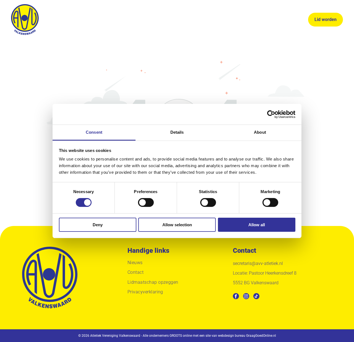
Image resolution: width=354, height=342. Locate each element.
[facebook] (236, 297)
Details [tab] (177, 132)
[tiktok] (256, 297)
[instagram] (246, 297)
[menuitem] (82, 19)
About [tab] (260, 132)
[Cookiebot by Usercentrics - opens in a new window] (271, 114)
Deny (98, 224)
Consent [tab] (94, 132)
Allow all (256, 224)
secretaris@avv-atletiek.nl (258, 263)
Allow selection (177, 224)
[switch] (146, 202)
